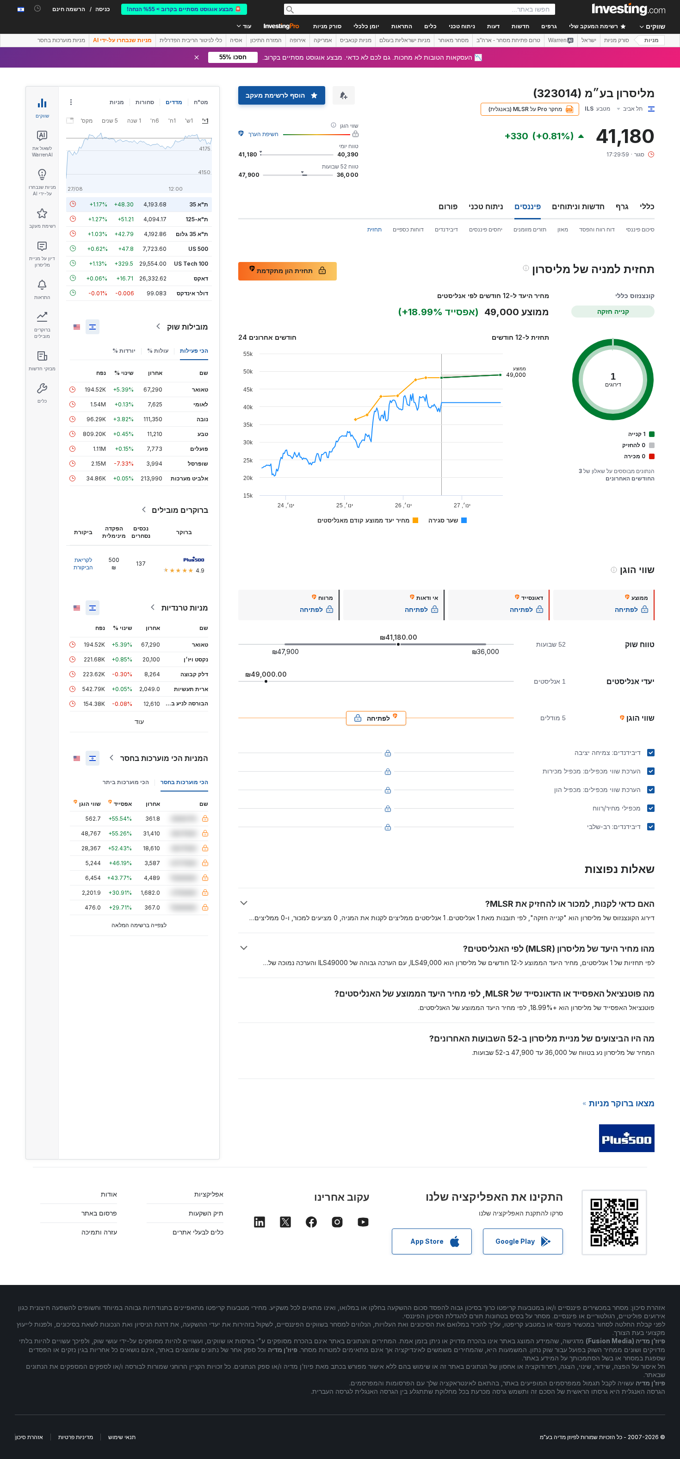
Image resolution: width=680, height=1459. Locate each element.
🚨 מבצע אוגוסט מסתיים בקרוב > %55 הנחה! (184, 9)
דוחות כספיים (408, 229)
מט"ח (201, 102)
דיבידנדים (446, 229)
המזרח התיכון (266, 40)
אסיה (236, 40)
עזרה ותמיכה (99, 1232)
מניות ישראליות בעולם (404, 40)
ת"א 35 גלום (192, 233)
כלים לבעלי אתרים (198, 1232)
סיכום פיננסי (640, 229)
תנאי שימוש (122, 1437)
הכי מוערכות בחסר (184, 781)
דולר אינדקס (192, 292)
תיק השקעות (206, 1213)
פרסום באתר (99, 1213)
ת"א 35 (198, 203)
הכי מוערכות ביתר (126, 781)
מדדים (174, 102)
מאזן (562, 229)
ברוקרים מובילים (180, 509)
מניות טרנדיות (184, 607)
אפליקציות (208, 1194)
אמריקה (323, 40)
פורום (448, 206)
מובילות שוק (187, 326)
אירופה (298, 40)
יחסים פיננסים (485, 229)
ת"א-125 (196, 218)
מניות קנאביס (355, 40)
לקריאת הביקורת (83, 563)
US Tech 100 (191, 263)
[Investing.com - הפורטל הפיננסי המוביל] (628, 9)
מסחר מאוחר (453, 40)
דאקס (201, 277)
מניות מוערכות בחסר (61, 40)
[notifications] (37, 8)
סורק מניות (327, 26)
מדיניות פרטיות (75, 1437)
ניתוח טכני (486, 206)
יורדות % (124, 350)
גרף (622, 206)
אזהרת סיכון (29, 1437)
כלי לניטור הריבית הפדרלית (191, 40)
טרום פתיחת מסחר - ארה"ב (508, 40)
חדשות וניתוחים (578, 206)
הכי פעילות (194, 350)
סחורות (145, 102)
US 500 (198, 248)
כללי (647, 206)
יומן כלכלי (366, 26)
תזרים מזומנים (529, 229)
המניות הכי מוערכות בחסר (164, 757)
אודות (109, 1194)
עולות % (157, 350)
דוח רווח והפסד (597, 229)
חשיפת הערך (263, 134)
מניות (651, 40)
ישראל (588, 40)
